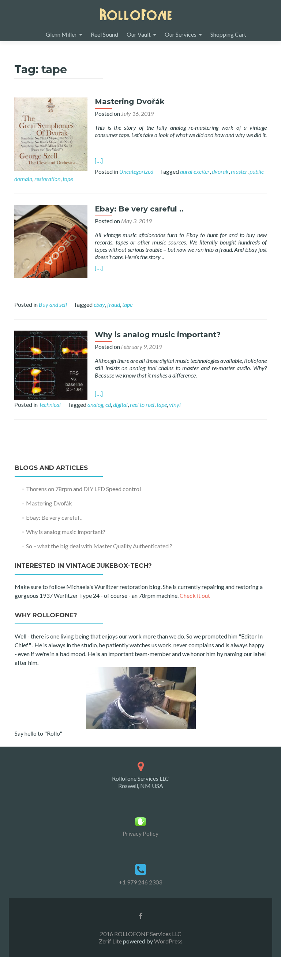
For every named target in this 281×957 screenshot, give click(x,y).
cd (108, 404)
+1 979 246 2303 (140, 882)
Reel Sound (104, 34)
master (239, 171)
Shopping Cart (228, 34)
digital (120, 404)
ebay (99, 304)
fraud (113, 304)
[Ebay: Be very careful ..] (50, 240)
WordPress (168, 941)
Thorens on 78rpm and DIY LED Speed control (83, 488)
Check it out (195, 595)
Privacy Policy (140, 833)
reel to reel (142, 404)
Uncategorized (136, 171)
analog (95, 404)
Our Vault (139, 34)
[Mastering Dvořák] (50, 133)
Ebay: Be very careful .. (139, 209)
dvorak (220, 171)
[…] (99, 160)
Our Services (180, 34)
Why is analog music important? (158, 334)
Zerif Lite (111, 941)
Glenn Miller (61, 34)
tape (68, 178)
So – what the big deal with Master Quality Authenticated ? (99, 545)
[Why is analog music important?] (50, 364)
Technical (50, 404)
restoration (47, 178)
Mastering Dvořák (130, 101)
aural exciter (195, 171)
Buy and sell (53, 304)
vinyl (175, 404)
